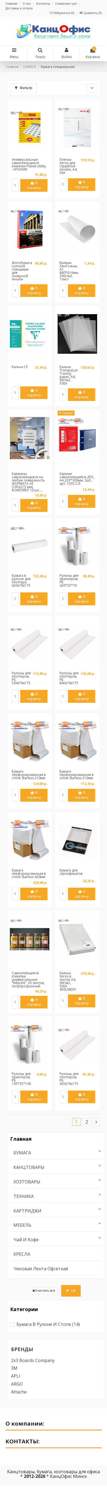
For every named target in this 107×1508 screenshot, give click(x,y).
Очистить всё (45, 1290)
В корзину (34, 185)
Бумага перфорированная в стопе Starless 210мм (29, 774)
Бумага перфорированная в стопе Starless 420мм (29, 873)
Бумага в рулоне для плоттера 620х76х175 (21, 580)
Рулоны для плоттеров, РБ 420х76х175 (69, 1078)
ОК (73, 1290)
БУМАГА (22, 1153)
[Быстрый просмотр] (36, 154)
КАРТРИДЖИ (27, 1211)
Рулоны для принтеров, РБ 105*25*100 (21, 1078)
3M (14, 1368)
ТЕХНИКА (23, 1196)
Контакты (43, 3)
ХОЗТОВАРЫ (26, 1182)
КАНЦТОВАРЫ (28, 1167)
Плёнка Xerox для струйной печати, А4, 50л (68, 166)
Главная (11, 3)
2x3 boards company (33, 1360)
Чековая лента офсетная (40, 1268)
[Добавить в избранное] (23, 154)
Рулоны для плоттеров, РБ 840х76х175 (69, 678)
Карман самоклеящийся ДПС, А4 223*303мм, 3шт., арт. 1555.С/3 (77, 478)
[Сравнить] (29, 154)
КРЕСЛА (21, 1254)
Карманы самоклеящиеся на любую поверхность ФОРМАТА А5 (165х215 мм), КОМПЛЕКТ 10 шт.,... (28, 481)
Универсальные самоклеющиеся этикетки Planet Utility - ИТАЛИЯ (29, 164)
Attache (19, 1392)
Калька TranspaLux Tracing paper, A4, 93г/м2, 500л (69, 375)
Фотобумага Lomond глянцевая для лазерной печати (22, 271)
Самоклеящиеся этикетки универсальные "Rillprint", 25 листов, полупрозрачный (28, 979)
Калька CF (20, 367)
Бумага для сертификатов (71, 872)
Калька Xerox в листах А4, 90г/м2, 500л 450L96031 (68, 981)
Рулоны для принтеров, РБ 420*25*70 (69, 580)
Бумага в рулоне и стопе (48, 1324)
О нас (27, 3)
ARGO (17, 1384)
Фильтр (25, 87)
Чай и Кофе (26, 1239)
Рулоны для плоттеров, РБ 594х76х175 (21, 678)
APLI (15, 1376)
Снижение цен (66, 3)
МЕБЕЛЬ (22, 1225)
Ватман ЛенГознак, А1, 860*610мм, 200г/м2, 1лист (69, 271)
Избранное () (64, 13)
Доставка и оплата (19, 8)
